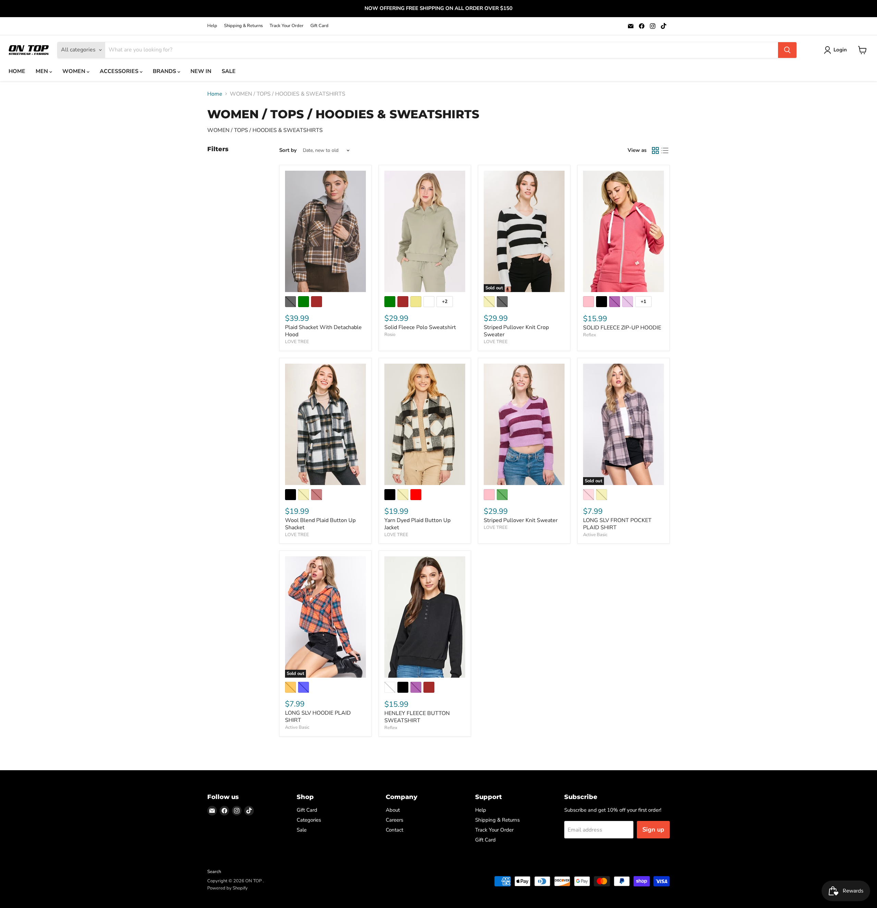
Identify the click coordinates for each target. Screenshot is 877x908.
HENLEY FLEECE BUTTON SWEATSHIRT (417, 717)
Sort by (288, 150)
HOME (17, 71)
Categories (309, 819)
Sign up (653, 829)
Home (214, 94)
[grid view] (655, 150)
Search (214, 872)
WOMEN (74, 71)
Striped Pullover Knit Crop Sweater (516, 331)
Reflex (589, 335)
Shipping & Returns (243, 25)
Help (212, 25)
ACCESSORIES (120, 71)
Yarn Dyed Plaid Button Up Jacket (417, 524)
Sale (302, 829)
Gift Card (319, 25)
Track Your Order (287, 25)
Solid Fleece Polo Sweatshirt (420, 327)
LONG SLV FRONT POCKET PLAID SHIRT (617, 524)
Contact (394, 829)
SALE (229, 71)
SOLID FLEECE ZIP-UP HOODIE (622, 327)
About (393, 810)
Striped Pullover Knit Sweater (521, 520)
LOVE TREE (297, 342)
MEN (42, 71)
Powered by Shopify (227, 888)
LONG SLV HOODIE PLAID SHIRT (318, 716)
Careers (394, 819)
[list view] (665, 150)
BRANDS (165, 71)
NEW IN (200, 71)
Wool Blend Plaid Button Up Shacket (320, 524)
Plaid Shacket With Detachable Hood (323, 331)
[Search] (787, 50)
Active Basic (595, 535)
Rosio (389, 334)
